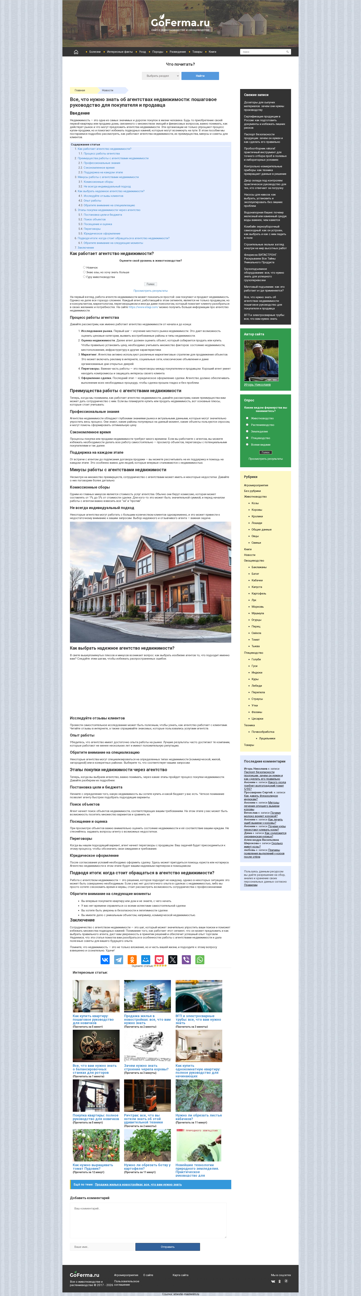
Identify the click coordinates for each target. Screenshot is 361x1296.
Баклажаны (259, 567)
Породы (157, 51)
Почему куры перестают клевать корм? (265, 828)
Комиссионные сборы (98, 181)
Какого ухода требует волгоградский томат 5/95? (265, 786)
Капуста (257, 587)
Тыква (256, 646)
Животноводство (262, 418)
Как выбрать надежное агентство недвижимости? (111, 191)
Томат (256, 639)
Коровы (257, 509)
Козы (255, 503)
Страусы (257, 699)
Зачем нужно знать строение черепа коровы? (146, 1067)
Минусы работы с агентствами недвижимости (108, 177)
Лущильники (267, 738)
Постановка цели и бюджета (103, 214)
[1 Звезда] (155, 965)
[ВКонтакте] (105, 959)
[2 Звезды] (157, 965)
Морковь (258, 606)
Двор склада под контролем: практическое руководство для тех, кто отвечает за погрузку (265, 184)
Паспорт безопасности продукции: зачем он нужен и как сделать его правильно (263, 138)
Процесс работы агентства (102, 153)
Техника (249, 725)
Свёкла (256, 633)
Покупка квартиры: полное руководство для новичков (96, 1117)
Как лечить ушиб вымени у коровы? (263, 821)
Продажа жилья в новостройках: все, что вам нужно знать (147, 1019)
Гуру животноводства (100, 277)
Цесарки (257, 718)
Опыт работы (92, 200)
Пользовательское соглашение (126, 1283)
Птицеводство (260, 438)
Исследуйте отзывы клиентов (103, 196)
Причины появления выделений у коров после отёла (264, 853)
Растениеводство (262, 425)
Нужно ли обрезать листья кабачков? (199, 1117)
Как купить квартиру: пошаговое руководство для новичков (93, 1019)
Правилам (250, 885)
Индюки (257, 672)
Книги (212, 51)
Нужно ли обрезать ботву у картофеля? (147, 1167)
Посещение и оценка (98, 224)
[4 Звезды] (163, 965)
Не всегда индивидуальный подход (107, 186)
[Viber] (186, 959)
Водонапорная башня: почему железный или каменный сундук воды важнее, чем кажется (265, 216)
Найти (200, 76)
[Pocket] (159, 959)
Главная (80, 90)
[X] (172, 959)
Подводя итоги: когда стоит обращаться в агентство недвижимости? (124, 238)
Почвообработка (263, 732)
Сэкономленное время (99, 167)
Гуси (254, 666)
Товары (197, 51)
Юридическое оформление (102, 233)
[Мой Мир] (145, 959)
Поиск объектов (95, 219)
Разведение (178, 51)
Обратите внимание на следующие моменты (113, 243)
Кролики (257, 516)
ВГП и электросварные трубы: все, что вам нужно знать (198, 1019)
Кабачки (257, 580)
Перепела (258, 692)
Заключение (86, 247)
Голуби (256, 659)
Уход (142, 51)
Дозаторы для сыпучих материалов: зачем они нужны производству (264, 106)
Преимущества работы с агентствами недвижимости (113, 158)
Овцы (255, 536)
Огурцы (256, 620)
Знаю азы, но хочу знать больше (107, 272)
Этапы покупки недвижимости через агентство (109, 210)
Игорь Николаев (257, 385)
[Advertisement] (150, 689)
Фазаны (257, 712)
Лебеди (257, 685)
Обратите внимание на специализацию (109, 205)
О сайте (148, 1275)
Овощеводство (254, 560)
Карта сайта (180, 1275)
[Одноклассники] (132, 959)
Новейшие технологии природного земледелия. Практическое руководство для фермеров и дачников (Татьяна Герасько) (197, 1174)
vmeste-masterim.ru (186, 1294)
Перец (256, 626)
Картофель (259, 593)
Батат (255, 573)
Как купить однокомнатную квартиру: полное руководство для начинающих (198, 1071)
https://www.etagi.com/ (144, 307)
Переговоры (92, 229)
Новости (107, 90)
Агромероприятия (256, 485)
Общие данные (262, 529)
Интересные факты (120, 51)
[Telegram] (118, 959)
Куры (255, 679)
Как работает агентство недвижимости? (104, 149)
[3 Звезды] (160, 965)
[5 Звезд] (165, 965)
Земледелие (259, 431)
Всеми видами (260, 444)
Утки (255, 705)
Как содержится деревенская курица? (265, 834)
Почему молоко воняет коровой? (262, 814)
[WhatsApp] (199, 959)
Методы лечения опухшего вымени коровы (261, 806)
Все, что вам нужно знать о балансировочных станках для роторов (95, 1069)
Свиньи (256, 542)
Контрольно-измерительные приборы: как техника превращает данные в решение (265, 170)
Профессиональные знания (102, 163)
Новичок (92, 267)
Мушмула (258, 613)
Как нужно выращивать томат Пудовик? (93, 1167)
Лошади (257, 523)
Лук (254, 600)
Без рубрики (252, 491)
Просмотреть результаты (150, 290)
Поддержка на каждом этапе (103, 172)
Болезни (95, 51)
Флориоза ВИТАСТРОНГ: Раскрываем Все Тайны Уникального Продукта (260, 258)
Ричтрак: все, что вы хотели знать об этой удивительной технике (143, 1118)
